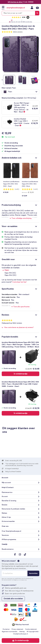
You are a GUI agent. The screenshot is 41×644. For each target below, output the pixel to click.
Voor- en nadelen (9, 226)
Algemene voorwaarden (9, 631)
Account (5, 496)
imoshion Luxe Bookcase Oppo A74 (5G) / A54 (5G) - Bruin (30, 184)
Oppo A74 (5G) (10, 273)
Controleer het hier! (19, 282)
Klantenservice (7, 492)
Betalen (4, 505)
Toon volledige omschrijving (21, 218)
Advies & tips (6, 517)
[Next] (36, 54)
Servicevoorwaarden (6, 580)
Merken (4, 513)
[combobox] (20, 13)
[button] (20, 91)
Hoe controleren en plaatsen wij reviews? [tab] (19, 327)
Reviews (5, 315)
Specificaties (8, 289)
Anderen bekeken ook (11, 157)
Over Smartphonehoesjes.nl (11, 531)
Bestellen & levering (9, 501)
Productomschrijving (11, 205)
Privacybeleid (27, 578)
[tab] (20, 157)
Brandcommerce (7, 549)
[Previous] (4, 54)
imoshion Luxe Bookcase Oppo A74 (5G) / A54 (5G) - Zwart (11, 184)
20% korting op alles (15, 2)
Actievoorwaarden (8, 521)
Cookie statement (31, 629)
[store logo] (16, 8)
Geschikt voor (8, 259)
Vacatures (5, 535)
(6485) (17, 189)
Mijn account (32, 7)
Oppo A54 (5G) (10, 275)
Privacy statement (17, 629)
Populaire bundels (10, 336)
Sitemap (22, 631)
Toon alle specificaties (21, 307)
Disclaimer (6, 629)
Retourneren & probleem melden (13, 509)
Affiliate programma (9, 539)
